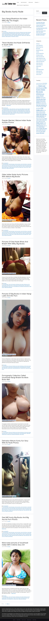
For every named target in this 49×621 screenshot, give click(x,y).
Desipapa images (39, 55)
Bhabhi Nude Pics (39, 46)
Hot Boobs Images (14, 34)
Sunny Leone (38, 74)
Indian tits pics (24, 35)
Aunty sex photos (5, 166)
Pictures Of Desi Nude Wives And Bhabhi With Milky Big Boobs (15, 243)
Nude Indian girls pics (41, 130)
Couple (37, 51)
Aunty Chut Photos (24, 164)
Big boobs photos (12, 33)
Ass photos (45, 83)
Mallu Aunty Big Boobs (10, 168)
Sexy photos (22, 434)
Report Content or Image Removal (22, 5)
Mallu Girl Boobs (8, 36)
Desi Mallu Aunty (20, 167)
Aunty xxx (24, 166)
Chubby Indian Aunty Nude (13, 167)
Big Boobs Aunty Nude (23, 32)
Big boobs (4, 31)
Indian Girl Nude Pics (40, 61)
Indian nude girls (40, 116)
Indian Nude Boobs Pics (17, 35)
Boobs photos (18, 33)
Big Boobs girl (26, 284)
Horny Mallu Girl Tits (16, 286)
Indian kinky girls (39, 63)
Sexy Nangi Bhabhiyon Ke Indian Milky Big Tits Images (14, 20)
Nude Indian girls (24, 2)
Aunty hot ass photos (5, 165)
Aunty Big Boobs (5, 32)
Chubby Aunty (6, 167)
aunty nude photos (19, 165)
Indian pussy (31, 2)
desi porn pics (26, 167)
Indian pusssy (40, 122)
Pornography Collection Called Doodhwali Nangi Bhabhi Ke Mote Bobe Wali (15, 377)
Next (8, 603)
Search (44, 12)
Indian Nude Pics (39, 64)
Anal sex (38, 43)
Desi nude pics (27, 285)
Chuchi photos (23, 33)
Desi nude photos (26, 535)
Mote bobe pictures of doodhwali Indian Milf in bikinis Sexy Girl (15, 544)
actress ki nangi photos (39, 83)
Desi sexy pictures (40, 105)
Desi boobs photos (21, 285)
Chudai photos (42, 97)
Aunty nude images (12, 165)
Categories (36, 2)
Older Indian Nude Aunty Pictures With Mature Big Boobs (15, 175)
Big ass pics (41, 87)
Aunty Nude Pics (5, 230)
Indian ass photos (42, 111)
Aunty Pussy (29, 165)
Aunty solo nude (15, 166)
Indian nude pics (41, 118)
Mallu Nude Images (40, 69)
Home (18, 2)
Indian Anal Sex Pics (40, 56)
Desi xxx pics (11, 286)
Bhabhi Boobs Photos (12, 32)
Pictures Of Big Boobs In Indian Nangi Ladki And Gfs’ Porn (16, 295)
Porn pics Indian (39, 131)
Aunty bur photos (17, 164)
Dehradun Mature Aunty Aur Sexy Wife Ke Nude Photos (15, 442)
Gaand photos (41, 106)
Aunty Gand (29, 164)
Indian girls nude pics (41, 114)
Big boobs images (6, 33)
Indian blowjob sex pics (40, 58)
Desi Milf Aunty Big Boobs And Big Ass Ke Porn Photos (15, 518)
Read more (8, 105)
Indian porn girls (41, 121)
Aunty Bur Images (11, 164)
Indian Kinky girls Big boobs (8, 35)
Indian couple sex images (41, 59)
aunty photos (24, 165)
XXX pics (17, 36)
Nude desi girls (5, 107)
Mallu (37, 67)
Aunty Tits (20, 166)
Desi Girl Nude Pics (40, 53)
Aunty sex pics (10, 166)
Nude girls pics (43, 128)
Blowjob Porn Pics (39, 50)
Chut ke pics (39, 99)
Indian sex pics (43, 124)
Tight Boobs (13, 36)
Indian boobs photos (21, 34)
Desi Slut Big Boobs (8, 34)
